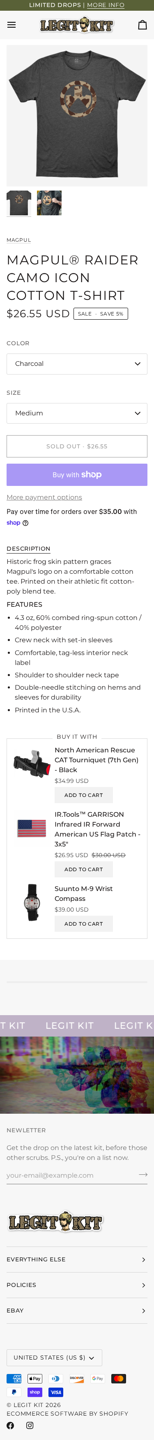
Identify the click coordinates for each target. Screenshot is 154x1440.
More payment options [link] (44, 497)
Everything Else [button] (36, 1259)
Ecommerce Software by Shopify (67, 1413)
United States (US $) (50, 1357)
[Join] (140, 1174)
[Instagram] (30, 1425)
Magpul (19, 240)
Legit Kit (29, 1405)
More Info (106, 5)
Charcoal (29, 364)
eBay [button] (15, 1310)
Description (29, 548)
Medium (29, 413)
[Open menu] (19, 25)
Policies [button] (22, 1285)
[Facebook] (10, 1425)
